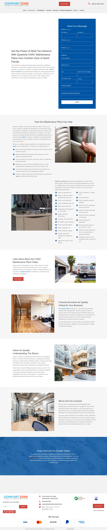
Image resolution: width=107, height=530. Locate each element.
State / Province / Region (84, 72)
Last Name (80, 32)
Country (79, 79)
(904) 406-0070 (98, 4)
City (62, 72)
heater (14, 146)
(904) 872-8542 (34, 458)
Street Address (65, 58)
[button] (23, 506)
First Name (64, 32)
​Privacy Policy (70, 528)
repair (17, 176)
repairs (24, 137)
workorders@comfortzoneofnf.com (52, 504)
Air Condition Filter (64, 308)
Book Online (64, 4)
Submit (77, 102)
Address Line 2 (65, 65)
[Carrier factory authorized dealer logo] (96, 498)
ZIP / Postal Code (66, 78)
